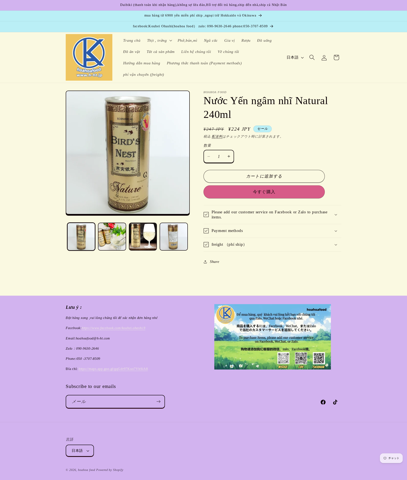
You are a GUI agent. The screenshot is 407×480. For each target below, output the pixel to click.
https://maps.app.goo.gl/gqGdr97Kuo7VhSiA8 (113, 369)
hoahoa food (86, 470)
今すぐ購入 (264, 192)
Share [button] (214, 261)
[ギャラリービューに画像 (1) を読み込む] (81, 237)
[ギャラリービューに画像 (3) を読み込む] (143, 237)
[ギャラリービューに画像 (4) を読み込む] (174, 237)
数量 (207, 145)
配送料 (217, 136)
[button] (159, 40)
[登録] (158, 401)
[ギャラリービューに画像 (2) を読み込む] (112, 237)
